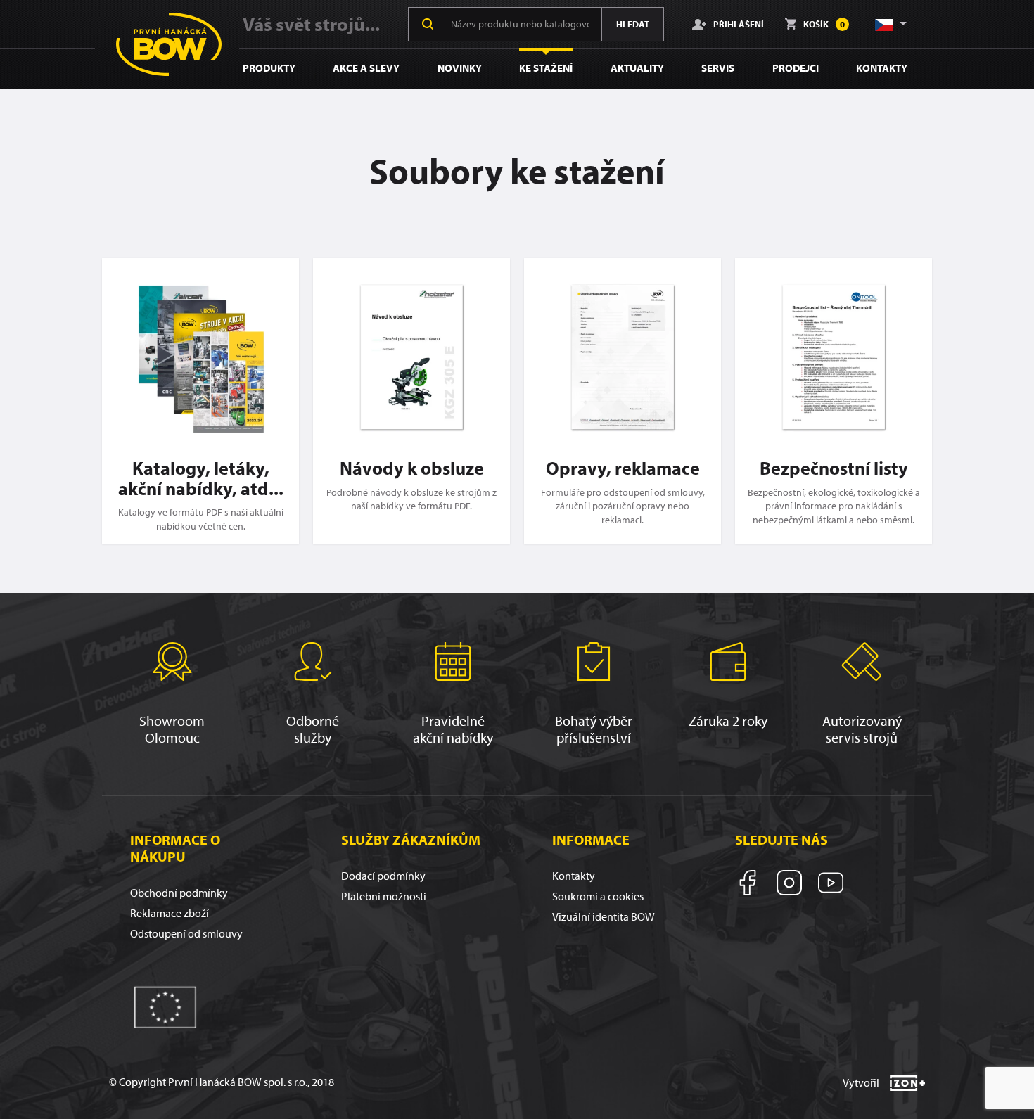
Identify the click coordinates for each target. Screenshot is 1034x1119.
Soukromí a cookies (598, 896)
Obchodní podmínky (179, 892)
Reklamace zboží (169, 913)
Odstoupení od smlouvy (186, 933)
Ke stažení (546, 68)
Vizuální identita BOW (603, 916)
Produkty (269, 68)
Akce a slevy (366, 68)
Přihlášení (738, 23)
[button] (890, 24)
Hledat (632, 24)
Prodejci (795, 68)
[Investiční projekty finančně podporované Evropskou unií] (165, 1006)
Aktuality (637, 68)
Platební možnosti (383, 896)
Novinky (460, 68)
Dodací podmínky (383, 876)
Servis (717, 68)
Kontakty (881, 68)
